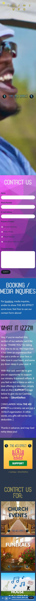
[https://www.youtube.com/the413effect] (24, 5)
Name (3, 193)
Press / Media (8, 232)
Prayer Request (9, 237)
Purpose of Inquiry (7, 221)
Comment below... (7, 249)
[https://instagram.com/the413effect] (13, 5)
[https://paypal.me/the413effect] (19, 9)
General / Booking (10, 227)
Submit (6, 272)
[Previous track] (3, 598)
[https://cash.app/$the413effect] (30, 5)
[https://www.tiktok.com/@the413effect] (19, 5)
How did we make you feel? (14, 242)
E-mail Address (6, 212)
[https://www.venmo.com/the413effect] (13, 9)
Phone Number (6, 203)
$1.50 (31, 597)
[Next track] (10, 598)
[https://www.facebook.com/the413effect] (8, 5)
